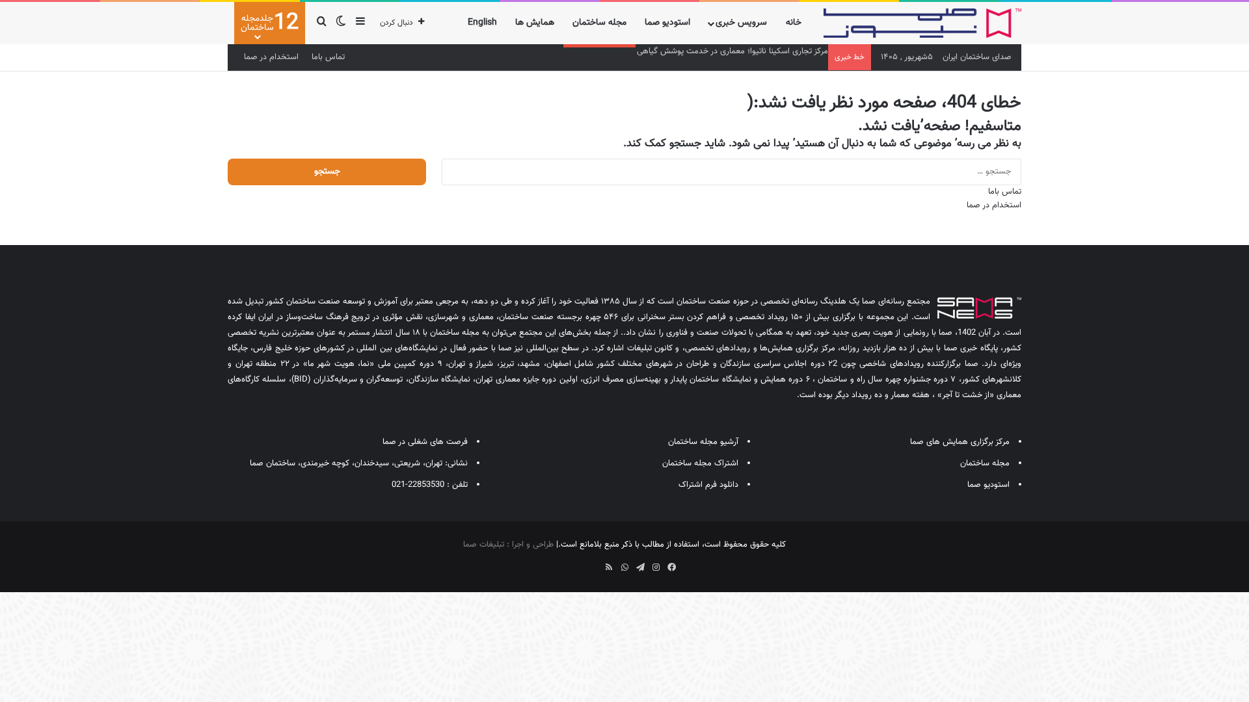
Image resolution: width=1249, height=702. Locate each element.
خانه (793, 23)
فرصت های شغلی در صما (425, 442)
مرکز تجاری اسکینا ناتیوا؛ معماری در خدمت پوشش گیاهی (732, 51)
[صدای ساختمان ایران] (922, 23)
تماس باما (328, 57)
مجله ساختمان (599, 23)
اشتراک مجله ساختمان (700, 463)
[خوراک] (609, 567)
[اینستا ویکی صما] (593, 563)
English (482, 23)
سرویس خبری (741, 23)
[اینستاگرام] (656, 567)
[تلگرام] (640, 567)
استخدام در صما (271, 57)
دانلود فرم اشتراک (708, 484)
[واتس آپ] (624, 567)
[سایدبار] (360, 23)
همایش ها (534, 23)
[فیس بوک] (671, 567)
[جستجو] (321, 23)
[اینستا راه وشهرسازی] (577, 563)
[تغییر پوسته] (341, 23)
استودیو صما (667, 23)
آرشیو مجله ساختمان (703, 442)
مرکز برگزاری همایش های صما (960, 442)
